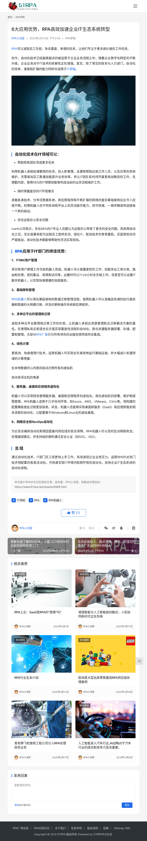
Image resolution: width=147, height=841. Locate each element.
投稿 (106, 828)
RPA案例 (84, 640)
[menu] (135, 6)
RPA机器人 (19, 299)
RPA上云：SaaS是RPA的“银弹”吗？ (38, 612)
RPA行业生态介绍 (26, 678)
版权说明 (92, 828)
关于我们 (60, 828)
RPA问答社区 (42, 828)
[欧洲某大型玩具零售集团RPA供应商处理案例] (105, 654)
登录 (17, 805)
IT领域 (71, 69)
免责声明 (76, 828)
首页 (10, 17)
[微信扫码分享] (106, 528)
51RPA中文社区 (103, 834)
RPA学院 (70, 38)
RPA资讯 (84, 574)
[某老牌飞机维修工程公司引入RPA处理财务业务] (41, 719)
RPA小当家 (17, 38)
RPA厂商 (42, 334)
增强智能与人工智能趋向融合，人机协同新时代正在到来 (104, 614)
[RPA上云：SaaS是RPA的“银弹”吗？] (41, 588)
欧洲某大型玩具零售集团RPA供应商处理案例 (104, 680)
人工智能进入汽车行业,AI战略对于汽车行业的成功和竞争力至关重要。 (104, 745)
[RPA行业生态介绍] (41, 654)
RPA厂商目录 (21, 828)
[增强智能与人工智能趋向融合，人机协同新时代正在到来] (105, 588)
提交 (127, 805)
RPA (14, 49)
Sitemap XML (122, 828)
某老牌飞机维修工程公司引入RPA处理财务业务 (40, 745)
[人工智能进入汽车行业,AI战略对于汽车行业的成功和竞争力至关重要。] (105, 719)
